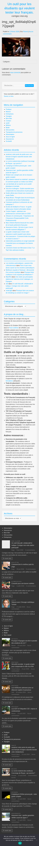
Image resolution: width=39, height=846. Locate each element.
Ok (20, 843)
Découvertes (10, 130)
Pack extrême (13, 328)
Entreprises (9, 114)
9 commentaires (31, 569)
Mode (8, 127)
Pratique (8, 109)
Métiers (8, 125)
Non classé (15, 541)
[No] (37, 840)
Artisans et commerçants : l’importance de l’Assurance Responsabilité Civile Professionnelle (20, 218)
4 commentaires (30, 550)
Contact (8, 121)
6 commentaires (31, 586)
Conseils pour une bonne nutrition (22, 583)
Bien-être (9, 118)
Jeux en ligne (10, 137)
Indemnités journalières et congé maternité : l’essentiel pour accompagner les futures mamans (20, 243)
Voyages (9, 116)
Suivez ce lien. (9, 96)
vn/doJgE (9, 290)
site (7, 284)
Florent (25, 31)
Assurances (10, 139)
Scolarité (9, 141)
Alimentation (10, 134)
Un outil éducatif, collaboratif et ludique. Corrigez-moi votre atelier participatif (19, 286)
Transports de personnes (14, 132)
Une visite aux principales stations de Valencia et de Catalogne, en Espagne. (19, 279)
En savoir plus (7, 558)
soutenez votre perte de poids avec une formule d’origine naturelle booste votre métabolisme (19, 157)
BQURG (8, 277)
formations (9, 381)
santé (7, 123)
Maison (8, 111)
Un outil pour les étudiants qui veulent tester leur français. (19, 8)
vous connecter (15, 72)
